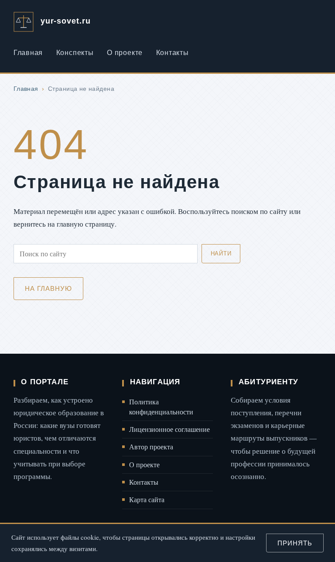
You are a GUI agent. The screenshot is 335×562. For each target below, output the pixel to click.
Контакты (172, 52)
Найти (221, 253)
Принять (294, 543)
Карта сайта (146, 499)
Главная (28, 52)
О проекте (125, 52)
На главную (48, 288)
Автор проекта (151, 446)
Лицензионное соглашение (169, 429)
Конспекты (75, 52)
